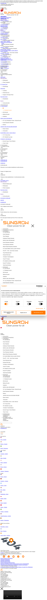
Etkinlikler (2, 560)
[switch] (17, 304)
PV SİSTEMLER (3, 34)
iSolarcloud (2, 88)
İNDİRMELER (3, 316)
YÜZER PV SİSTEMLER (5, 58)
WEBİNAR (2, 163)
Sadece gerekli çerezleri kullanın (9, 313)
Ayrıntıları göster (39, 308)
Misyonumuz (7, 561)
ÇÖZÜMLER (3, 18)
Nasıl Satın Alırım (3, 25)
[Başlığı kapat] (45, 286)
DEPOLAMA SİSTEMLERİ (6, 42)
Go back (2, 552)
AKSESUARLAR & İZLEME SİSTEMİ (8, 126)
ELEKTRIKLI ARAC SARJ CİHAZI (7, 132)
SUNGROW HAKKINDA (5, 17)
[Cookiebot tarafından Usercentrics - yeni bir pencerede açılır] (37, 286)
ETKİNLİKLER (3, 160)
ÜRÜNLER (2, 77)
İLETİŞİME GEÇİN (4, 180)
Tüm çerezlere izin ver (38, 312)
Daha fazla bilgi (3, 19)
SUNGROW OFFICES (5, 567)
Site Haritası (12, 567)
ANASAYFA (3, 16)
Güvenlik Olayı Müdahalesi (27, 567)
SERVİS (2, 200)
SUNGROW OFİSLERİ (5, 198)
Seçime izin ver (23, 312)
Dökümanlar (7, 559)
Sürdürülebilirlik (11, 562)
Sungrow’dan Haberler (8, 558)
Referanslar (2, 561)
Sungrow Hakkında (4, 562)
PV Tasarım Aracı (3, 84)
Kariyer (1, 29)
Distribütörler (7, 560)
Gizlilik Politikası (18, 567)
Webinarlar (2, 559)
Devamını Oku (3, 3)
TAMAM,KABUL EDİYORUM (7, 4)
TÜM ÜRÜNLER (4, 105)
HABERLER (3, 202)
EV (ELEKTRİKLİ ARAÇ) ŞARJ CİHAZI (9, 50)
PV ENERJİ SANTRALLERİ (6, 59)
